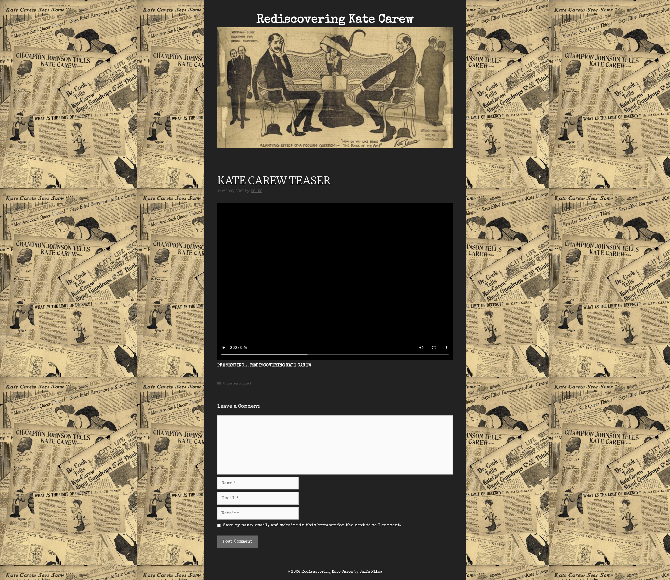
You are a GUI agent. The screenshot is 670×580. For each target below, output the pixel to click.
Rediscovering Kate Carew (335, 20)
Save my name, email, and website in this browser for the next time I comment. (312, 525)
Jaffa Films (371, 572)
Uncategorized (237, 384)
